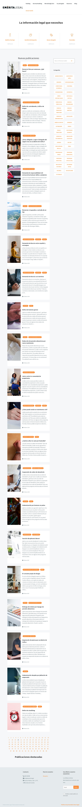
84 (41, 749)
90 (19, 751)
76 (18, 749)
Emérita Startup (59, 122)
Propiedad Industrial (59, 159)
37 (27, 742)
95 (34, 751)
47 (15, 744)
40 (36, 742)
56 (41, 744)
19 (15, 740)
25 (33, 740)
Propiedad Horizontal (69, 153)
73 (9, 749)
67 (33, 746)
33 (15, 742)
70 (41, 746)
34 (18, 742)
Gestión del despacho (69, 131)
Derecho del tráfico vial (59, 103)
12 (36, 737)
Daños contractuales (59, 97)
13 (39, 737)
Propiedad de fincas (59, 153)
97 (40, 751)
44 (47, 742)
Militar (69, 142)
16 (48, 737)
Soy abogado (60, 3)
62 (18, 746)
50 (24, 744)
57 (44, 744)
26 (36, 740)
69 (38, 746)
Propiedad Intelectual (69, 159)
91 (22, 751)
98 (43, 751)
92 (25, 751)
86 (47, 749)
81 (33, 749)
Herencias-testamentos (58, 137)
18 (12, 740)
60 (12, 746)
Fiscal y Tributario (59, 131)
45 (9, 744)
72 (47, 746)
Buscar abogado (69, 82)
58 (47, 744)
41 (38, 742)
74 (12, 749)
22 (24, 740)
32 (12, 742)
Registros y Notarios (59, 165)
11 (33, 737)
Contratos (69, 92)
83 (38, 749)
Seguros (59, 170)
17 (9, 740)
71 (44, 746)
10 (30, 737)
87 (10, 751)
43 (44, 742)
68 (36, 746)
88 (13, 751)
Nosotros (69, 3)
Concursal (69, 86)
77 (21, 749)
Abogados (45, 776)
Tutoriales (59, 174)
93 (28, 751)
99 (46, 751)
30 (47, 740)
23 (27, 740)
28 (41, 740)
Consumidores (59, 92)
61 (15, 746)
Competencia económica (59, 87)
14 (42, 737)
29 (44, 740)
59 (9, 746)
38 (30, 742)
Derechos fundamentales (59, 117)
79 (27, 749)
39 (33, 742)
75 (15, 749)
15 (45, 737)
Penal (69, 146)
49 (21, 744)
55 (38, 744)
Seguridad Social (69, 165)
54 (36, 744)
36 (24, 742)
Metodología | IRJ (49, 3)
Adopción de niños (69, 77)
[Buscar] (71, 61)
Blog (75, 3)
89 (16, 751)
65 (27, 746)
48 (18, 744)
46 (12, 744)
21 (21, 740)
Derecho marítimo (69, 109)
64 (24, 746)
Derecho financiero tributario (59, 110)
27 (38, 740)
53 (33, 744)
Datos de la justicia (69, 97)
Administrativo (59, 76)
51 (27, 744)
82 (36, 749)
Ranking (28, 3)
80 (30, 749)
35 (21, 742)
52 (30, 744)
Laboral (59, 142)
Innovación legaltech (69, 137)
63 (21, 746)
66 (30, 746)
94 (31, 751)
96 (37, 751)
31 (9, 742)
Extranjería (59, 126)
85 (44, 749)
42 (41, 742)
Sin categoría (69, 170)
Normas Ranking (37, 3)
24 (30, 740)
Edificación (69, 116)
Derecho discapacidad (69, 103)
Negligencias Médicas (59, 147)
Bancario (59, 82)
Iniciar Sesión (29, 10)
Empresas (69, 122)
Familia (69, 126)
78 (24, 749)
